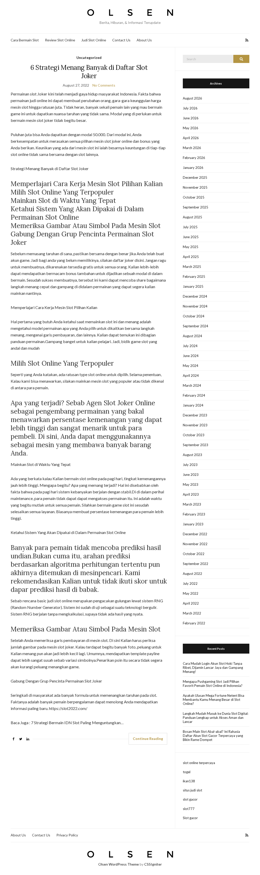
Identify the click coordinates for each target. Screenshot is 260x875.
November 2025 (195, 187)
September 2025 (195, 207)
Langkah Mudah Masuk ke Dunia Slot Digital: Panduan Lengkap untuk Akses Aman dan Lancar (215, 717)
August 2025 (192, 217)
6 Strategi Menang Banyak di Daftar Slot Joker (89, 71)
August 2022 (192, 574)
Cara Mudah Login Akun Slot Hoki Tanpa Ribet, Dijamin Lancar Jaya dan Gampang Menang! (213, 667)
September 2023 (195, 445)
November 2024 (195, 306)
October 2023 (193, 435)
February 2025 (194, 276)
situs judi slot (192, 790)
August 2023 (192, 455)
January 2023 (193, 524)
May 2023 (190, 484)
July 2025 (190, 227)
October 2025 (193, 197)
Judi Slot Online (93, 40)
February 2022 (194, 623)
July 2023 (190, 465)
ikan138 (189, 781)
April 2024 (191, 376)
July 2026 (190, 108)
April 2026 (191, 138)
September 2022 (195, 564)
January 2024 (193, 405)
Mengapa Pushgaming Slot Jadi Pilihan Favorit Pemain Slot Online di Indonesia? (212, 683)
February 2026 (194, 158)
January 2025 (193, 286)
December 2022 (195, 534)
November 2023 (195, 425)
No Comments (103, 85)
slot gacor (190, 799)
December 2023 (195, 415)
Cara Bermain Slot (25, 40)
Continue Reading (148, 738)
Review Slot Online (60, 40)
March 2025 (192, 267)
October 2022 (193, 554)
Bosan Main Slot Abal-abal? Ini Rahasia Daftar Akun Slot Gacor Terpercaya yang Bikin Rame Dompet (213, 736)
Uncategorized (89, 57)
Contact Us (121, 40)
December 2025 (195, 177)
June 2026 (191, 118)
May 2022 (190, 593)
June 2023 (191, 475)
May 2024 (190, 366)
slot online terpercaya (199, 763)
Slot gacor (190, 818)
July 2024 (190, 346)
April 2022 (191, 603)
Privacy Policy (67, 835)
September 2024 (195, 326)
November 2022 (195, 544)
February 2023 (194, 514)
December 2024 (195, 296)
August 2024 (192, 336)
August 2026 (192, 98)
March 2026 (192, 148)
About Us (144, 40)
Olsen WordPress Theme (118, 864)
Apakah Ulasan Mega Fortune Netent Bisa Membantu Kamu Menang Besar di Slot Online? (213, 699)
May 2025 (190, 247)
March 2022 (192, 613)
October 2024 (193, 316)
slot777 (188, 809)
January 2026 (193, 168)
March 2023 (192, 504)
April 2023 (191, 494)
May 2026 (190, 128)
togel (186, 772)
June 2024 (191, 356)
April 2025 (191, 257)
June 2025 (191, 237)
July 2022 (190, 583)
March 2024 (192, 385)
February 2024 (194, 395)
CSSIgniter (153, 864)
